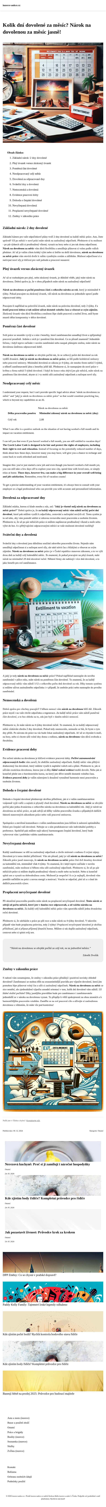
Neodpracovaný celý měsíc (26, 173)
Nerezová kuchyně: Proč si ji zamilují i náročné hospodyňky (47, 1164)
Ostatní (100, 1131)
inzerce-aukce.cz (11, 5)
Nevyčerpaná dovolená (24, 205)
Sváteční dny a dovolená (25, 184)
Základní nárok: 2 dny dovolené (29, 157)
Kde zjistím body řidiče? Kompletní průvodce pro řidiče (45, 1198)
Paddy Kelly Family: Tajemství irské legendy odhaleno (35, 1304)
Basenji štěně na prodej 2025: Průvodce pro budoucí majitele (38, 1393)
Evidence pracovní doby (25, 194)
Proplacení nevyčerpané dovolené (30, 210)
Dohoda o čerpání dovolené (27, 200)
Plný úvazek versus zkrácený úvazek (31, 163)
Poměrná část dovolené (24, 168)
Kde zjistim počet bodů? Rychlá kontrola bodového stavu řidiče (40, 1334)
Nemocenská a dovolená (25, 189)
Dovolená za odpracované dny (28, 179)
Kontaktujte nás (33, 1120)
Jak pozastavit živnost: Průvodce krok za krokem (40, 1232)
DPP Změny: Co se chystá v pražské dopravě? (29, 1274)
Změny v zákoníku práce (25, 216)
